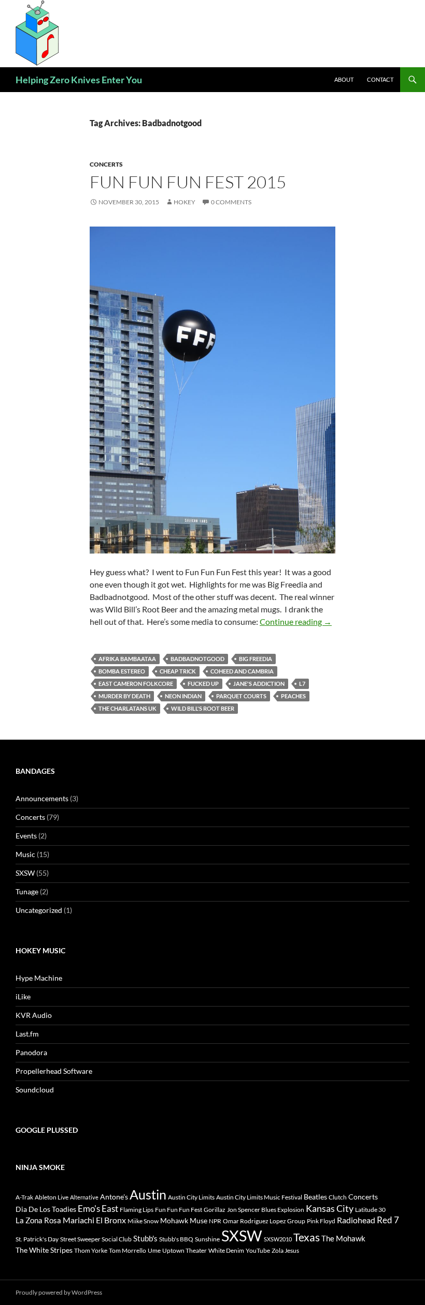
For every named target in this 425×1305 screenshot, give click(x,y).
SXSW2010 (278, 1239)
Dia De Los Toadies (46, 1209)
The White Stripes (44, 1250)
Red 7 (388, 1220)
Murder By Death (124, 696)
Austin (148, 1194)
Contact (380, 79)
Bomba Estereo (121, 671)
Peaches (293, 696)
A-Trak (24, 1197)
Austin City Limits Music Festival (259, 1197)
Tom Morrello (127, 1250)
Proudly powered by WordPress (59, 1292)
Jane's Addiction (259, 683)
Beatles (315, 1196)
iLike (23, 996)
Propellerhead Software (54, 1071)
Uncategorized (39, 910)
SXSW (25, 872)
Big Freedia (255, 658)
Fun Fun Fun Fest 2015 (188, 181)
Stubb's (145, 1238)
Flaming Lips (136, 1209)
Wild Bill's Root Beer (202, 708)
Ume (154, 1250)
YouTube (258, 1250)
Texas (306, 1237)
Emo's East (98, 1209)
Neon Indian (183, 696)
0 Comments (231, 202)
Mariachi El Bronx (94, 1220)
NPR (215, 1221)
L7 (302, 683)
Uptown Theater (184, 1250)
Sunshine (207, 1239)
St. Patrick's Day (37, 1239)
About (343, 79)
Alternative (84, 1197)
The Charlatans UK (127, 708)
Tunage (27, 891)
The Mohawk (343, 1238)
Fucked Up (203, 683)
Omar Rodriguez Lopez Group (264, 1221)
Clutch (338, 1197)
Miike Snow (143, 1221)
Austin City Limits (191, 1197)
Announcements (42, 798)
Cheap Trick (178, 671)
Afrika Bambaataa (127, 658)
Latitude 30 (370, 1209)
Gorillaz (214, 1209)
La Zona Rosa (38, 1220)
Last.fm (27, 1033)
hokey (184, 202)
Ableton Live (51, 1197)
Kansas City (329, 1208)
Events (26, 835)
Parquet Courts (241, 696)
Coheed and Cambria (242, 671)
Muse (198, 1220)
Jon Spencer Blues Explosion (265, 1209)
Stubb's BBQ (176, 1239)
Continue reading (296, 621)
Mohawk (174, 1220)
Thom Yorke (90, 1250)
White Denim (226, 1250)
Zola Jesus (285, 1250)
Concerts (106, 164)
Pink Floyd (321, 1221)
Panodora (31, 1052)
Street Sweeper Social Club (96, 1239)
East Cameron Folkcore (135, 683)
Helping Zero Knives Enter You (79, 79)
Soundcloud (35, 1089)
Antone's (114, 1196)
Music (25, 854)
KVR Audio (34, 1015)
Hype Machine (39, 977)
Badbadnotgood (197, 658)
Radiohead (356, 1220)
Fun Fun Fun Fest (178, 1209)
